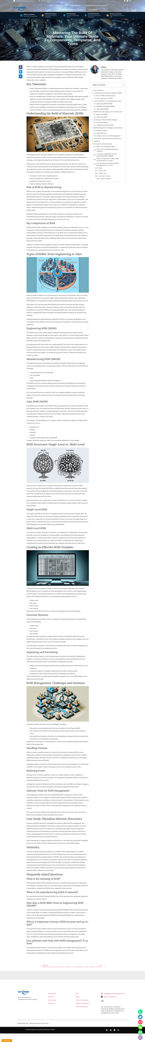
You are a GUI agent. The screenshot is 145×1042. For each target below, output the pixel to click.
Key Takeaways (99, 90)
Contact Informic (92, 9)
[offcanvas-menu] (129, 7)
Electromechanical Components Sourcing (71, 9)
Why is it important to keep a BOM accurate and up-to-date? (108, 159)
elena (100, 168)
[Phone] (140, 1011)
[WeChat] (140, 1027)
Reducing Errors (102, 133)
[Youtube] (127, 1)
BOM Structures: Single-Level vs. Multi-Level (108, 112)
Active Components (74, 5)
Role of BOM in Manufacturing (105, 95)
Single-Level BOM (101, 114)
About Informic (60, 5)
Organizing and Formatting (105, 125)
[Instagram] (130, 1)
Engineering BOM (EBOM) (104, 104)
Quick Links (102, 170)
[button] (20, 67)
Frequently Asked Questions (103, 144)
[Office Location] (102, 1000)
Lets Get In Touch (104, 176)
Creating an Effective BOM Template (105, 120)
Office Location (106, 179)
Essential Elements (102, 122)
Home (51, 5)
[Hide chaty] (140, 1037)
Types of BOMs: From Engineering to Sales (107, 101)
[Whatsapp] (140, 1032)
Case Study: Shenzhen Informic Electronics (107, 138)
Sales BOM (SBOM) (103, 109)
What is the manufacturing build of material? (108, 150)
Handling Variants (101, 130)
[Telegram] (140, 1017)
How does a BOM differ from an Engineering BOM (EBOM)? (107, 155)
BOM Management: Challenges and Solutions (108, 128)
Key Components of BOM (105, 98)
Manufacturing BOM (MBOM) (106, 106)
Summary (97, 141)
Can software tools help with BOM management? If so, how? (107, 164)
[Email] (140, 1022)
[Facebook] (125, 1)
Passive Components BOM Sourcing (95, 5)
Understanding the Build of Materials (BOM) (108, 93)
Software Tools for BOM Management (109, 136)
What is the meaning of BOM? (105, 146)
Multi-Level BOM (102, 117)
